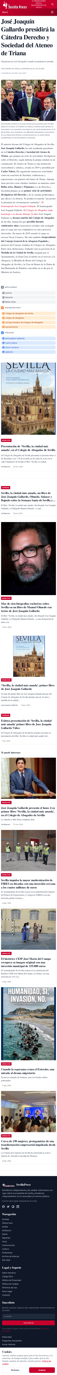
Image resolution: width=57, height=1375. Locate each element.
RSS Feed (6, 1260)
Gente (4, 1234)
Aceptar (42, 1370)
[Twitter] (8, 1206)
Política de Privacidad (11, 1280)
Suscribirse (29, 1323)
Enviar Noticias (8, 1344)
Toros (4, 1241)
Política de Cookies (10, 1284)
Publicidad (7, 1337)
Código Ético (7, 1276)
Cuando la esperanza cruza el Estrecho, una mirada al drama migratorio (27, 1071)
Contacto (6, 1295)
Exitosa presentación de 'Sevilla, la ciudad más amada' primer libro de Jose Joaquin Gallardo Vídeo (26, 724)
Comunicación (8, 1245)
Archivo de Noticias (10, 1256)
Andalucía (6, 1230)
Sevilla (5, 1226)
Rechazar (15, 1370)
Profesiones (7, 1252)
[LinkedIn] (17, 1206)
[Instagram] (13, 1206)
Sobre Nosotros (9, 1272)
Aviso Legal (7, 1291)
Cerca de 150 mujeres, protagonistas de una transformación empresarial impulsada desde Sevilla (28, 1145)
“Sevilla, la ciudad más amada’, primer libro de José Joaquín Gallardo (27, 687)
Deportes (6, 1238)
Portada (5, 1219)
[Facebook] (3, 1206)
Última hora (7, 1223)
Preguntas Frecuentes (12, 1340)
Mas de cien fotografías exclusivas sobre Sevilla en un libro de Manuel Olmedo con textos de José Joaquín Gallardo (26, 607)
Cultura (5, 1249)
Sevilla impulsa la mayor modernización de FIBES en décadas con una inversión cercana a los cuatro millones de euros (28, 883)
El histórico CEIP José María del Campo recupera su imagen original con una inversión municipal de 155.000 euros (26, 962)
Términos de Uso (9, 1287)
